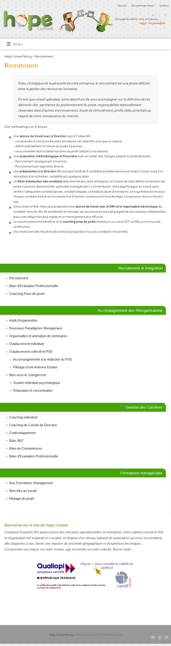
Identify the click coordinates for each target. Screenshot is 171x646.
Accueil (122, 5)
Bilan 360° (16, 440)
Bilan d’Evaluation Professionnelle (33, 286)
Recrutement (18, 278)
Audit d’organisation (23, 320)
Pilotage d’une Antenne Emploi (35, 367)
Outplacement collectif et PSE (31, 351)
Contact (164, 5)
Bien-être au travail (22, 491)
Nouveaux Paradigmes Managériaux (35, 328)
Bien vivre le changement (27, 375)
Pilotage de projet (21, 498)
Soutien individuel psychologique (36, 383)
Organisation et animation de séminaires (38, 336)
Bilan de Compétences (25, 448)
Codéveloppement (22, 433)
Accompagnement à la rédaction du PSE (42, 359)
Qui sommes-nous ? (143, 5)
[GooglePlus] (165, 15)
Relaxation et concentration (33, 390)
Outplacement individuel (26, 344)
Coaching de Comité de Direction (33, 425)
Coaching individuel (23, 417)
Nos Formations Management (31, 483)
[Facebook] (159, 15)
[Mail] (152, 15)
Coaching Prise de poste (27, 293)
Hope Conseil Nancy (18, 56)
